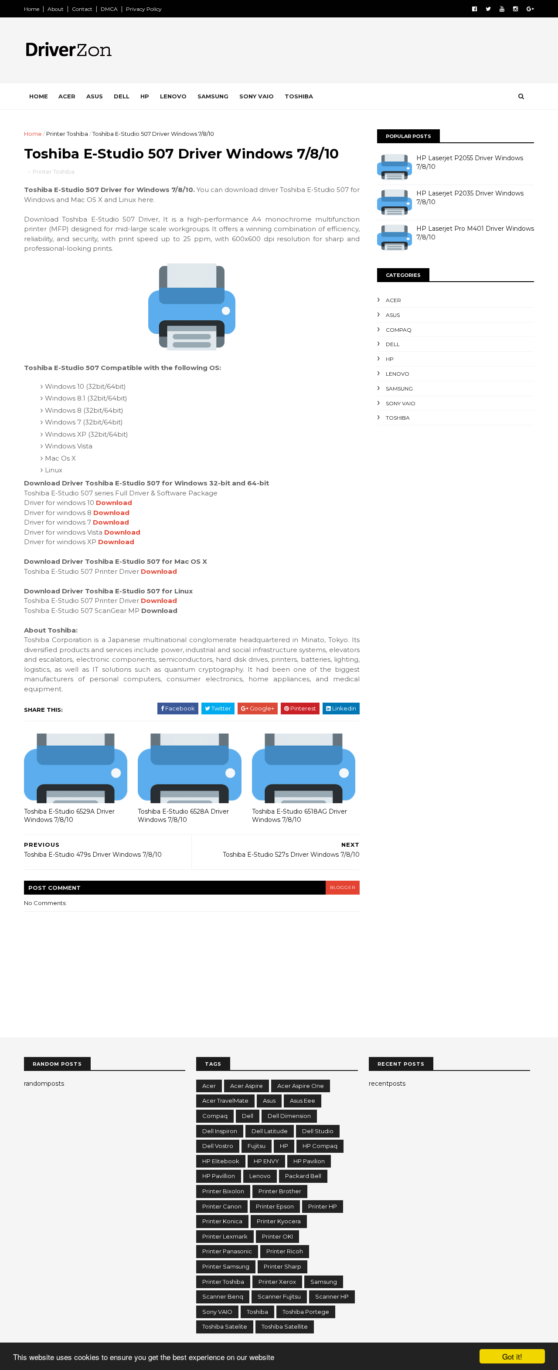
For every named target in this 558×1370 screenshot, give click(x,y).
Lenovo (173, 96)
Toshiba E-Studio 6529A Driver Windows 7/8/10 (69, 816)
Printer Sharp (282, 1266)
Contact (82, 9)
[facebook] (474, 9)
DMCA (109, 9)
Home (31, 9)
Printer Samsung (225, 1266)
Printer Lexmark (225, 1236)
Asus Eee (302, 1100)
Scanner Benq (222, 1296)
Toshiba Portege (305, 1311)
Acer (66, 96)
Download (114, 502)
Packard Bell (303, 1175)
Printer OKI (277, 1236)
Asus (94, 96)
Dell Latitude (270, 1131)
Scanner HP (332, 1296)
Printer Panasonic (227, 1251)
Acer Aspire (246, 1085)
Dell (121, 96)
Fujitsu (256, 1145)
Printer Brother (280, 1191)
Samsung (212, 96)
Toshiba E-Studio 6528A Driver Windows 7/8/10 (183, 816)
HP (144, 96)
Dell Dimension (289, 1115)
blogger (342, 887)
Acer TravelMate (225, 1100)
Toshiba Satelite (224, 1326)
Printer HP (322, 1206)
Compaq (399, 330)
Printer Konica (222, 1221)
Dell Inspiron (219, 1131)
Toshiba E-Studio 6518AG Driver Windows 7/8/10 (299, 816)
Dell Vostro (217, 1145)
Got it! (512, 1356)
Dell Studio (317, 1131)
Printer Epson (275, 1206)
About (56, 9)
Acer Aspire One (300, 1085)
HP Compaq (320, 1145)
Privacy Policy (144, 9)
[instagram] (515, 9)
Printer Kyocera (279, 1221)
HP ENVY (266, 1161)
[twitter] (488, 9)
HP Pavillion (218, 1175)
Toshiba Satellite (285, 1326)
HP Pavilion (309, 1161)
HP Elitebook (220, 1161)
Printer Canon (222, 1206)
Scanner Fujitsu (279, 1296)
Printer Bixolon (223, 1191)
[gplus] (530, 9)
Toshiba (299, 96)
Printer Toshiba (67, 133)
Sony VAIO (256, 96)
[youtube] (502, 9)
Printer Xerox (277, 1281)
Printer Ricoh (284, 1251)
